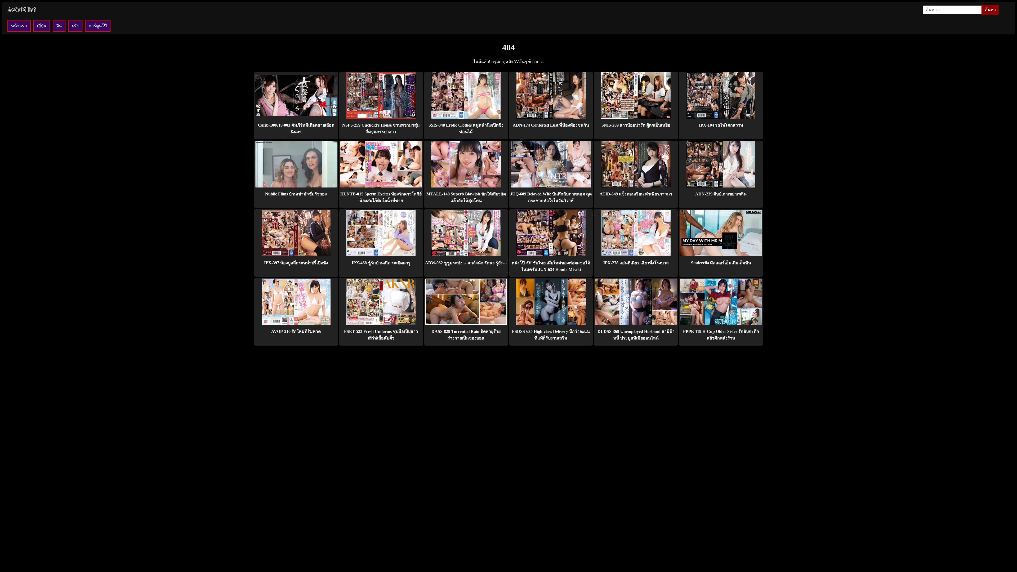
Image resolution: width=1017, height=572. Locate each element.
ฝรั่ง (75, 26)
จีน (59, 26)
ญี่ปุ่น (41, 26)
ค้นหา (990, 9)
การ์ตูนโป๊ (98, 26)
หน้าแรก (19, 26)
